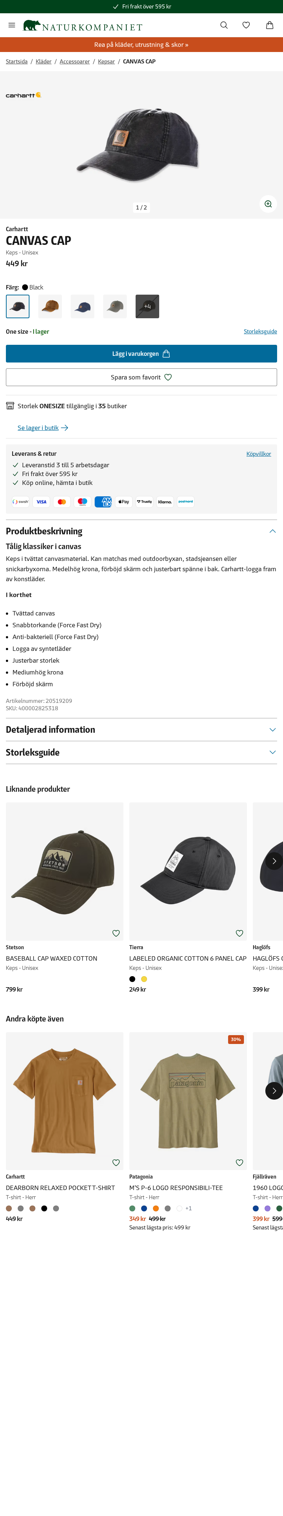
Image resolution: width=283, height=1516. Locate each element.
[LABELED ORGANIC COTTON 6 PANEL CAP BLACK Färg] (133, 979)
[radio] (17, 306)
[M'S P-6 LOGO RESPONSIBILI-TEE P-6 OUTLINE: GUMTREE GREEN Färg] (133, 1208)
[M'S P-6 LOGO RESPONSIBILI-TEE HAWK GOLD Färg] (156, 1208)
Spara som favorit (136, 377)
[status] (141, 207)
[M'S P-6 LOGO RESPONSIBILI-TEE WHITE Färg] (179, 1208)
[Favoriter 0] (246, 25)
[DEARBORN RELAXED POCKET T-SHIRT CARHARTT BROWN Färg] (10, 1208)
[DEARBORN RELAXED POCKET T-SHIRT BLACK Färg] (44, 1208)
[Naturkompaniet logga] (82, 25)
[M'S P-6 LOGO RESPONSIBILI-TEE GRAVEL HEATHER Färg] (168, 1208)
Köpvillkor (259, 453)
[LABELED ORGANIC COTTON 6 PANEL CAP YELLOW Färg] (144, 979)
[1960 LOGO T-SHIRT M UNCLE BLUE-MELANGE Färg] (257, 1208)
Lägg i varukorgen (135, 354)
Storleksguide (260, 331)
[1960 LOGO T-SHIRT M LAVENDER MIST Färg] (267, 1208)
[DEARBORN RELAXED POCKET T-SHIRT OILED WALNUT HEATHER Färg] (32, 1208)
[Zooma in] (268, 204)
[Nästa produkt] (274, 861)
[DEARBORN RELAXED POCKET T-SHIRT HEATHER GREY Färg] (56, 1208)
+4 (147, 306)
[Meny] (12, 25)
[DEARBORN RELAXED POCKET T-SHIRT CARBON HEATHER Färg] (21, 1208)
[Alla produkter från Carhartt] (23, 94)
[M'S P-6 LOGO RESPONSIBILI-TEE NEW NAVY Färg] (144, 1208)
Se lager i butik (38, 428)
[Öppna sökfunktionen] (224, 25)
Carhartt (17, 229)
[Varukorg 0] (269, 25)
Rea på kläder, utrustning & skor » (141, 45)
